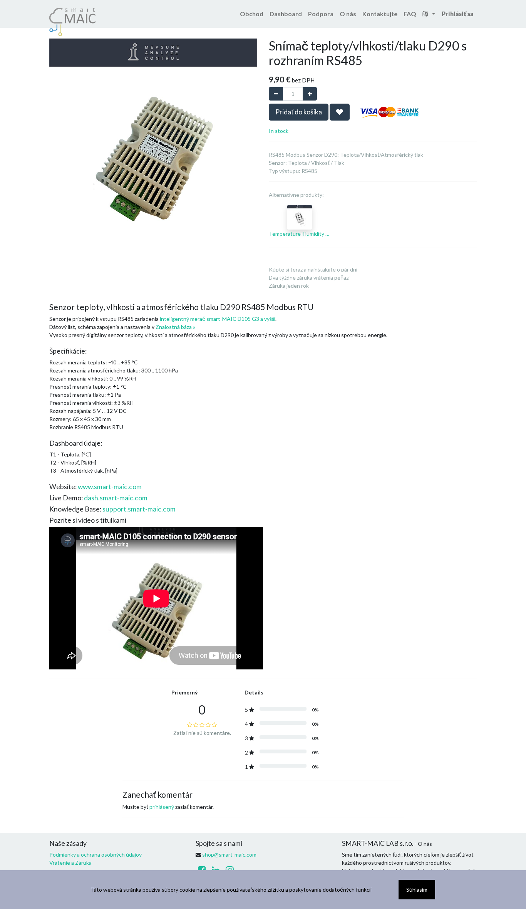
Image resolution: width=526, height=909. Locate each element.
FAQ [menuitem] (410, 13)
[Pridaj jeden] (310, 94)
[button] (340, 112)
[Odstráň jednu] (276, 94)
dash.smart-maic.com (115, 498)
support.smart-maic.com (139, 509)
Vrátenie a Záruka (70, 862)
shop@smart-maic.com (229, 854)
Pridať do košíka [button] (298, 112)
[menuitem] (251, 14)
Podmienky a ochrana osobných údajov (95, 854)
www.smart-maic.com (110, 487)
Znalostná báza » (175, 327)
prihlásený (161, 806)
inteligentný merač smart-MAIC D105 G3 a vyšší (217, 318)
